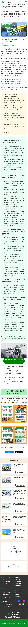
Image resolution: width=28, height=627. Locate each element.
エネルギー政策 (9, 551)
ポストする (19, 452)
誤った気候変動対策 (14, 555)
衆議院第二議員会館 (16, 87)
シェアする (10, 452)
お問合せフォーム (19, 447)
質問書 (4, 43)
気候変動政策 (20, 551)
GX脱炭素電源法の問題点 (8, 45)
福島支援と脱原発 (8, 4)
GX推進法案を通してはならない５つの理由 (14, 361)
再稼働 (14, 551)
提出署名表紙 (5, 39)
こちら (20, 76)
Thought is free (22, 623)
